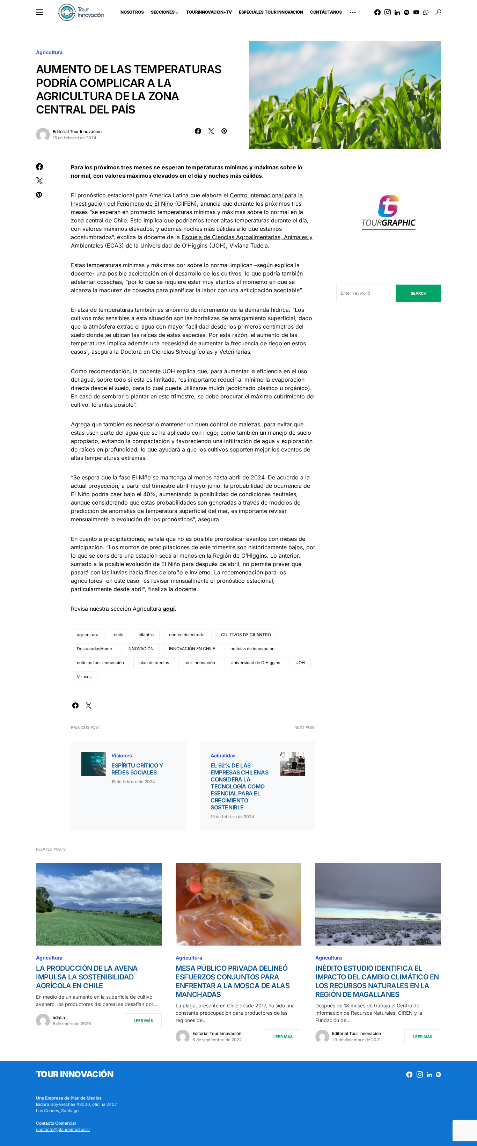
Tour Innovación (74, 1074)
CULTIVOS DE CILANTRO (246, 634)
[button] (39, 12)
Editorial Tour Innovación (77, 131)
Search (418, 293)
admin (59, 1017)
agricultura (87, 634)
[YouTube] (416, 12)
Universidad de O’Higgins (173, 245)
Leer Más (143, 1020)
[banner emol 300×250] (388, 214)
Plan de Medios (86, 1098)
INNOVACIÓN (140, 648)
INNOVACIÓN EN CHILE (192, 648)
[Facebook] (377, 12)
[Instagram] (387, 12)
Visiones (121, 755)
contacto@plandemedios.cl (63, 1129)
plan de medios (154, 662)
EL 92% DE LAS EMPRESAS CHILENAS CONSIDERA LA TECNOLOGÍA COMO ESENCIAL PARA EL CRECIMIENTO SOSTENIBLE (239, 786)
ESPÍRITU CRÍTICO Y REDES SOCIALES (137, 769)
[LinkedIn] (397, 12)
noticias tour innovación (100, 662)
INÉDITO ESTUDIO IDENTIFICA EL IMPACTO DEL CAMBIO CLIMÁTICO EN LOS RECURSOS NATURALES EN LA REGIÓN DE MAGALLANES (377, 981)
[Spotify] (406, 12)
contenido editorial (187, 634)
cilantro (146, 634)
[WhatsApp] (425, 12)
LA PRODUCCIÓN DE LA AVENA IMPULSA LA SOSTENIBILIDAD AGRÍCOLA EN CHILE (87, 977)
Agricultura (49, 52)
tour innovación (199, 662)
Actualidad (223, 755)
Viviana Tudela (248, 245)
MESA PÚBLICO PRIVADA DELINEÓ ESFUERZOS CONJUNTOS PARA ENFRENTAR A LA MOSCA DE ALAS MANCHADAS (232, 981)
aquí (169, 608)
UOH (300, 662)
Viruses (84, 676)
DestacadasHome (94, 648)
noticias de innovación (252, 648)
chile (118, 634)
